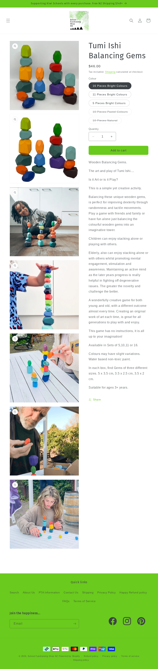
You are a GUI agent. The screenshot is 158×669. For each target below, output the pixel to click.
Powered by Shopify (69, 656)
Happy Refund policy (133, 592)
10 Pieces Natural (107, 121)
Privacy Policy (106, 592)
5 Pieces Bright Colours (109, 103)
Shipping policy (81, 660)
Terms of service (130, 656)
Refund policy (91, 656)
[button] (8, 20)
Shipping (110, 72)
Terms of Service (84, 601)
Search (14, 592)
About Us (29, 592)
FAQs (66, 601)
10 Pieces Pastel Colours (112, 112)
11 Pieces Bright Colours (110, 94)
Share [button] (97, 399)
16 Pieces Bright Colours (110, 85)
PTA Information (49, 592)
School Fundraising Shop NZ (43, 656)
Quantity (94, 129)
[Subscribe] (74, 623)
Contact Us (71, 592)
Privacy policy (109, 656)
